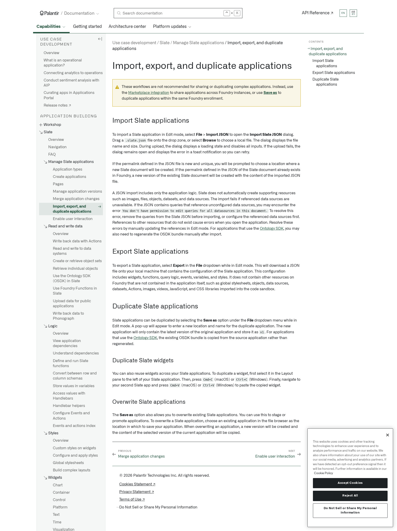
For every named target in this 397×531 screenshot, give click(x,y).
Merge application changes (76, 199)
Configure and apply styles (75, 455)
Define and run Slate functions (70, 363)
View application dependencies (67, 343)
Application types (67, 169)
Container (61, 492)
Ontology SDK (272, 228)
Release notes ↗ (57, 105)
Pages (58, 184)
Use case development (134, 43)
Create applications (69, 177)
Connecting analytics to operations (73, 73)
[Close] (388, 435)
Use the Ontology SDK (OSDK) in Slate (72, 278)
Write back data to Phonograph (68, 316)
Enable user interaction (73, 219)
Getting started (87, 27)
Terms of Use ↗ (132, 499)
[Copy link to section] (110, 66)
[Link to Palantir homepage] (49, 13)
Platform (60, 507)
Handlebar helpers (69, 406)
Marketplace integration (148, 93)
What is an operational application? (63, 63)
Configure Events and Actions (71, 416)
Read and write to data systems (72, 251)
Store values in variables (73, 386)
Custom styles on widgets (74, 448)
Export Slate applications (333, 73)
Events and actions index (74, 426)
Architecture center (127, 27)
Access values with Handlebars (69, 396)
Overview (51, 53)
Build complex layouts (71, 470)
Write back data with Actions (77, 241)
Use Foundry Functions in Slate (75, 291)
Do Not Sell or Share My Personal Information (350, 510)
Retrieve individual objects (75, 268)
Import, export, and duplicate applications (72, 209)
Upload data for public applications (72, 303)
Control (59, 500)
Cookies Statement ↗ (137, 484)
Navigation (57, 147)
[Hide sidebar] (100, 38)
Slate (165, 43)
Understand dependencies (76, 353)
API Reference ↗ (317, 13)
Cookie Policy (323, 473)
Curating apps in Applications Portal (69, 95)
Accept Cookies (350, 483)
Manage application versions (77, 192)
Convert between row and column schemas (75, 376)
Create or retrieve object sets (77, 261)
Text (56, 515)
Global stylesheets (68, 463)
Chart (57, 485)
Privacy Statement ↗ (136, 492)
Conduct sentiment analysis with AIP (71, 82)
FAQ (52, 155)
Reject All (350, 495)
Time (57, 522)
